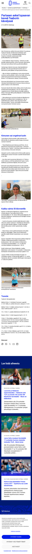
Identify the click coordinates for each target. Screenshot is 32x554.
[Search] (30, 3)
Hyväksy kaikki (16, 537)
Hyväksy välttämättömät (16, 542)
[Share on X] (10, 344)
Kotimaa (24, 8)
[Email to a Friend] (14, 344)
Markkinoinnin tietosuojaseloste (19, 550)
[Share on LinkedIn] (17, 344)
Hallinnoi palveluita (15, 531)
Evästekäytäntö (7, 550)
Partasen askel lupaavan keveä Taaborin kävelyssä (16, 9)
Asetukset (16, 546)
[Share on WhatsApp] (2, 344)
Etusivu (4, 8)
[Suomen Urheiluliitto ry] (14, 3)
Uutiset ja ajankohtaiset (14, 8)
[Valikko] (2, 3)
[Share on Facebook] (6, 344)
